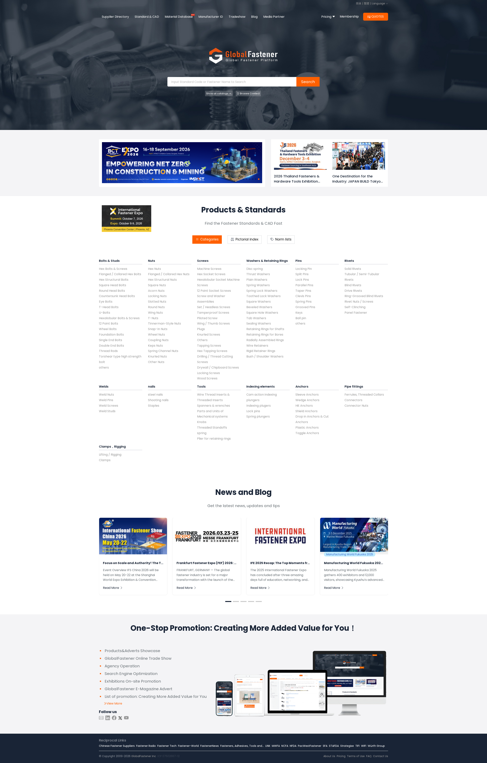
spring (201, 433)
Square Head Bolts (112, 285)
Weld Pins (106, 400)
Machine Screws (209, 269)
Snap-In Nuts (157, 329)
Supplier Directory (115, 16)
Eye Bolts (105, 301)
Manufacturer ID (210, 16)
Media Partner (274, 16)
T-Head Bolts (109, 307)
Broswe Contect (250, 93)
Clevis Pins (303, 296)
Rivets (349, 261)
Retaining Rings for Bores (264, 334)
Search (308, 81)
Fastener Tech (167, 746)
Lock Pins (302, 279)
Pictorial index (246, 239)
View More (114, 703)
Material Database (179, 16)
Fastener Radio (146, 746)
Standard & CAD (147, 16)
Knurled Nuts (157, 356)
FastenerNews (209, 746)
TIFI (357, 746)
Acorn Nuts (156, 291)
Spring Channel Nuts (163, 351)
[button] (243, 179)
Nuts (151, 261)
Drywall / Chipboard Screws (218, 367)
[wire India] (182, 162)
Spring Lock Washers (261, 291)
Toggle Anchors (307, 433)
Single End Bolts (110, 340)
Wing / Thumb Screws (213, 323)
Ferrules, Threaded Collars (364, 394)
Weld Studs (107, 411)
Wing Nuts (155, 312)
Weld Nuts (106, 394)
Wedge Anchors (307, 400)
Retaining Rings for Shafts (265, 329)
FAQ (369, 756)
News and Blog (243, 492)
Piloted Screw (207, 318)
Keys (298, 312)
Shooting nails (158, 400)
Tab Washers (256, 318)
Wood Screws (207, 378)
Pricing (326, 16)
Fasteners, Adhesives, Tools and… (242, 746)
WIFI (363, 746)
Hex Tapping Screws (212, 351)
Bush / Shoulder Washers (264, 356)
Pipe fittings (354, 386)
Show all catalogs (217, 93)
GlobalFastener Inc (143, 756)
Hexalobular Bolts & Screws (119, 318)
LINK (267, 746)
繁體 (366, 3)
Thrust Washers (258, 274)
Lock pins (253, 411)
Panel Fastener (356, 312)
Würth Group (376, 746)
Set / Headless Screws (213, 307)
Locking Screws (208, 373)
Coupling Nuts (158, 340)
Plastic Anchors (307, 427)
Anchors (301, 386)
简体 (358, 3)
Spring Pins (303, 301)
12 (178, 756)
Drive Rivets (353, 291)
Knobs (201, 422)
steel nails (155, 394)
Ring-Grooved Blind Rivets (364, 296)
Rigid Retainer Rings (260, 351)
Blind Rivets (353, 285)
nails (151, 386)
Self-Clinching (355, 307)
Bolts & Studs (109, 261)
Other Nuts (156, 362)
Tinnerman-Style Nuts (164, 323)
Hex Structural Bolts (113, 279)
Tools (201, 386)
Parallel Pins (304, 285)
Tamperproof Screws (213, 312)
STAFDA (334, 746)
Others (202, 340)
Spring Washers (258, 285)
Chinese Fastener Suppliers (117, 746)
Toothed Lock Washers (263, 296)
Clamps (105, 460)
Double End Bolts (111, 345)
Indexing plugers (258, 405)
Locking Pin (303, 269)
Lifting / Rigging (110, 454)
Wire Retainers (257, 345)
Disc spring (254, 269)
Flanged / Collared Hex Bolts (120, 274)
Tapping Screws (209, 345)
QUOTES (377, 16)
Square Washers (258, 301)
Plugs (201, 329)
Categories (209, 239)
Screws (202, 261)
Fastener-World (188, 746)
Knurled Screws (208, 334)
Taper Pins (303, 291)
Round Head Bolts (112, 291)
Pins (298, 261)
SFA (325, 746)
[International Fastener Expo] (126, 218)
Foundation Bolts (111, 334)
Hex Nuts (154, 269)
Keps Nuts (155, 345)
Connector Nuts (356, 405)
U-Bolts (104, 312)
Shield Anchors (306, 411)
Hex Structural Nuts (162, 279)
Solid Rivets (353, 269)
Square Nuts (157, 285)
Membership (349, 16)
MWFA (276, 746)
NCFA (284, 746)
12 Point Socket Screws (214, 291)
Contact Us (380, 756)
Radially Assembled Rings (265, 340)
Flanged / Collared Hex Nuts (168, 274)
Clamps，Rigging (112, 446)
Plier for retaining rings (214, 438)
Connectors (353, 400)
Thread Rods (108, 351)
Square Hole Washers (262, 312)
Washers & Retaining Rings (267, 261)
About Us (329, 756)
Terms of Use (356, 756)
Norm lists (282, 239)
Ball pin (300, 318)
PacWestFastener (309, 746)
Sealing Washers (258, 323)
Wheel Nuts (156, 334)
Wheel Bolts (108, 329)
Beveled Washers (259, 307)
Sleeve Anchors (307, 394)
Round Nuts (156, 307)
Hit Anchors (304, 405)
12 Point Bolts (108, 323)
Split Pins (302, 274)
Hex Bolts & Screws (113, 269)
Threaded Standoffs (212, 427)
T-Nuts (153, 318)
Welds (103, 386)
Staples (153, 405)
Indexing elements (260, 386)
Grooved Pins (305, 307)
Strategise (347, 746)
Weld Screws (108, 405)
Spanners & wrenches (213, 405)
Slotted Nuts (157, 301)
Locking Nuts (157, 296)
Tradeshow (237, 16)
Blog (254, 16)
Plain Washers (256, 279)
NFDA (293, 746)
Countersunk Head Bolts (117, 296)
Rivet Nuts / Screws (359, 301)
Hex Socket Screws (211, 274)
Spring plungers (258, 416)
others (104, 367)
